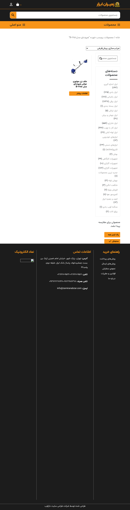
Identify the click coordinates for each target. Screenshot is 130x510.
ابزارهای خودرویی (109, 137)
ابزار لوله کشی (111, 132)
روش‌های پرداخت (107, 258)
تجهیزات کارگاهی (110, 158)
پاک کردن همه (113, 234)
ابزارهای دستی (111, 145)
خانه (118, 37)
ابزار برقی (113, 101)
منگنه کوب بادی (110, 207)
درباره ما (111, 278)
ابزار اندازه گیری (110, 84)
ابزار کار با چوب (110, 127)
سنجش (115, 241)
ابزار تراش (113, 110)
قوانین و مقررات (108, 273)
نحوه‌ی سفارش (108, 268)
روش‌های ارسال (108, 263)
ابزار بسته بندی (110, 106)
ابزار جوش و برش (109, 115)
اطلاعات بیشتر (82, 93)
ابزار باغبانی (112, 96)
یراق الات (113, 211)
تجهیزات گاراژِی (110, 168)
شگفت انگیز (111, 185)
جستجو (100, 58)
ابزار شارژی (112, 123)
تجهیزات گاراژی (110, 163)
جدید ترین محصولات (107, 172)
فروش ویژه (112, 189)
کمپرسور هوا (112, 194)
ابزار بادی (113, 92)
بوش (115, 154)
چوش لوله (112, 180)
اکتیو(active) (111, 149)
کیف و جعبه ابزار (109, 199)
